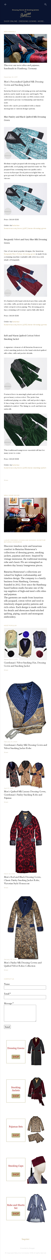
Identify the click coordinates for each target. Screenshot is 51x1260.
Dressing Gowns (27, 21)
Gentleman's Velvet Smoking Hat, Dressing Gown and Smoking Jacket (25, 664)
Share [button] (6, 480)
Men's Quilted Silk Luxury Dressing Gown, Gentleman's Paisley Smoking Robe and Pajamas (25, 794)
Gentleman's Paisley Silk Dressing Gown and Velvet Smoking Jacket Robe (25, 746)
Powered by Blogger (27, 1248)
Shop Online (10, 21)
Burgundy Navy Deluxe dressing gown (19, 254)
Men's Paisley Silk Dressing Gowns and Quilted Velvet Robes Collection (23, 964)
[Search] (45, 3)
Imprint (25, 1239)
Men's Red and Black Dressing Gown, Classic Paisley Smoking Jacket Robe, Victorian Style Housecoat (22, 880)
